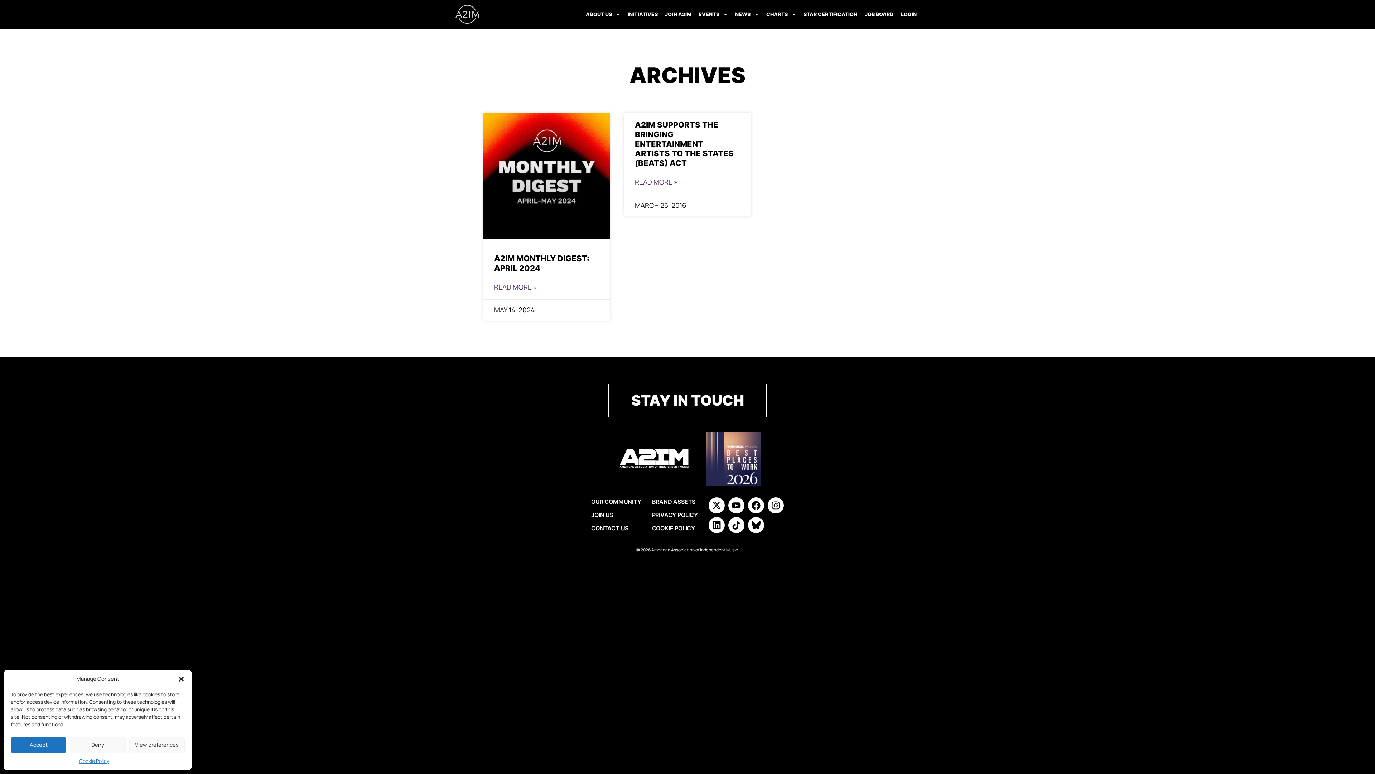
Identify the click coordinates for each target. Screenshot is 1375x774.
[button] (181, 679)
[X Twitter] (717, 505)
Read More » (515, 287)
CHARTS (777, 14)
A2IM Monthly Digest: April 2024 (541, 263)
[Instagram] (776, 505)
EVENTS (709, 14)
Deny (97, 745)
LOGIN (909, 14)
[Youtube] (736, 505)
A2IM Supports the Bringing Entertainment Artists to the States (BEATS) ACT (684, 144)
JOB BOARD (879, 14)
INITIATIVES (643, 14)
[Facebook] (756, 505)
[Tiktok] (736, 525)
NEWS (743, 14)
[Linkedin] (717, 525)
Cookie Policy (94, 761)
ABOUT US (599, 14)
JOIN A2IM (678, 14)
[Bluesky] (756, 525)
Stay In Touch (687, 400)
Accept (39, 745)
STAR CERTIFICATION (831, 14)
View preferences (157, 745)
